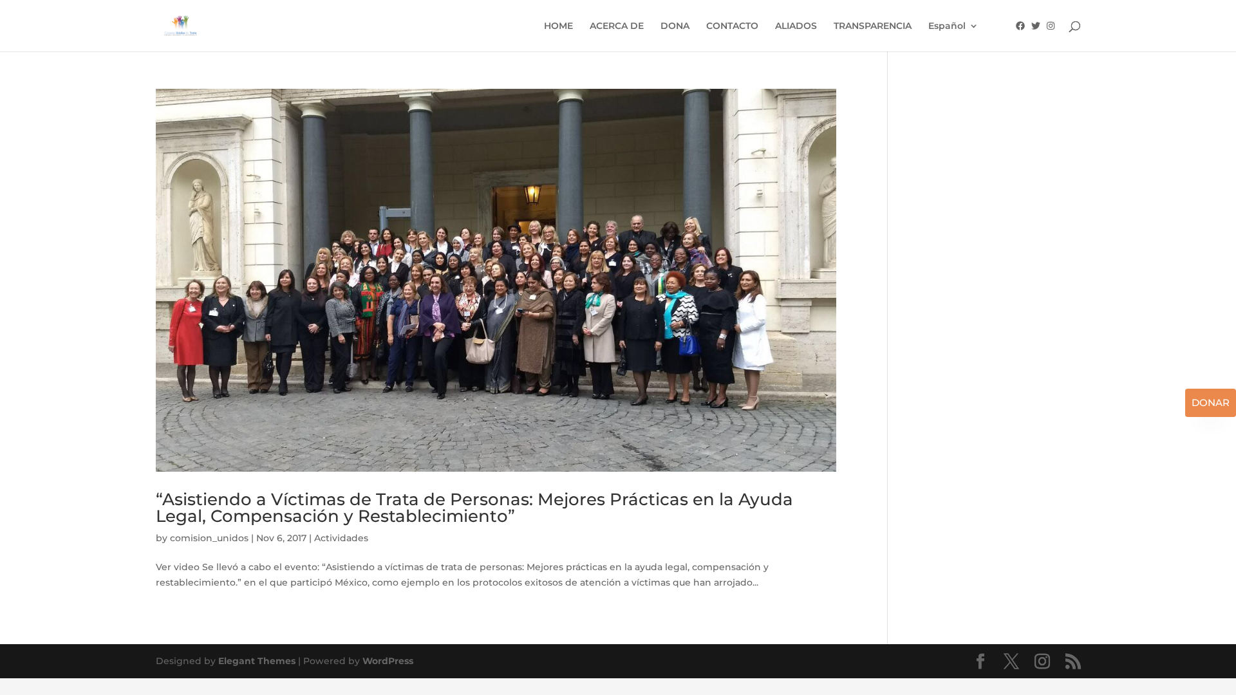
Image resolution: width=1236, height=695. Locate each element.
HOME (558, 26)
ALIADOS (796, 26)
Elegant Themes (256, 661)
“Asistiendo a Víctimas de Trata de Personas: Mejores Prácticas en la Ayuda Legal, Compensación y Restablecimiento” (474, 507)
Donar (1211, 402)
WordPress (387, 661)
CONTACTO (732, 26)
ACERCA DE (617, 26)
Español (947, 26)
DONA (674, 26)
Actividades (341, 538)
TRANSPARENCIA (873, 26)
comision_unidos (209, 538)
